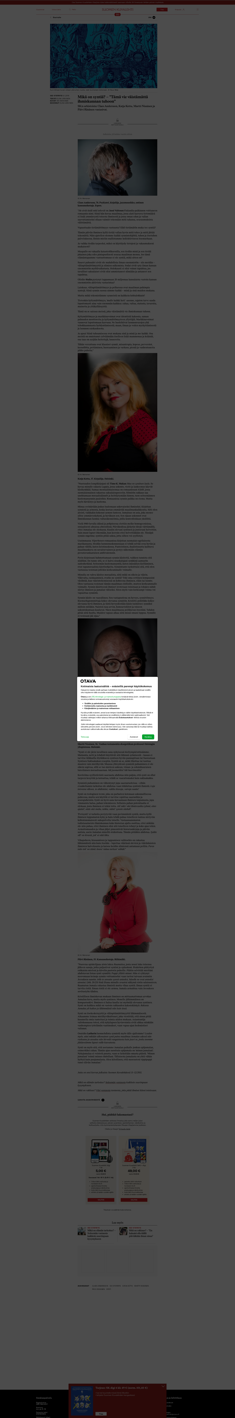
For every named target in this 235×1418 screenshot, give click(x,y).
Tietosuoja (85, 737)
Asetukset (134, 737)
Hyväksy (148, 737)
